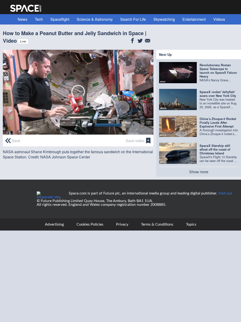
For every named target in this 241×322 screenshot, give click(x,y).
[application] (78, 92)
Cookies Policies (89, 224)
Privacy (122, 224)
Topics (191, 224)
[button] (78, 91)
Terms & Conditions (157, 224)
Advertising (54, 224)
